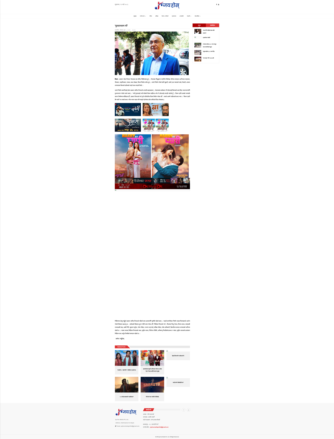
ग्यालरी (188, 16)
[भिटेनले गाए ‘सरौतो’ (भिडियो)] (152, 384)
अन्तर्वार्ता (181, 16)
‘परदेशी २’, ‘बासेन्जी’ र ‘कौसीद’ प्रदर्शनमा (126, 370)
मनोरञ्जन (142, 16)
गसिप (150, 16)
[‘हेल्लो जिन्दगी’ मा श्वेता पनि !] (178, 351)
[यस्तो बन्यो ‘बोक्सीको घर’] (178, 377)
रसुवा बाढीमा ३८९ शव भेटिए (208, 51)
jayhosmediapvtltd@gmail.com (159, 427)
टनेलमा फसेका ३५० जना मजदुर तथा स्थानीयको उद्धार (209, 45)
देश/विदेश (197, 16)
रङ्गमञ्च (174, 16)
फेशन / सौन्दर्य (165, 16)
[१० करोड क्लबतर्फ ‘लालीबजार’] (126, 384)
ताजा (199, 25)
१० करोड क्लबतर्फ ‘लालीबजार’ (127, 397)
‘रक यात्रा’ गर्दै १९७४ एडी (208, 58)
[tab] (199, 25)
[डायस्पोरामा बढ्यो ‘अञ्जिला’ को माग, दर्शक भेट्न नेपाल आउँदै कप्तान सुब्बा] (152, 358)
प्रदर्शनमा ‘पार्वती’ (206, 38)
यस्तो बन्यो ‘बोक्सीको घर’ (178, 382)
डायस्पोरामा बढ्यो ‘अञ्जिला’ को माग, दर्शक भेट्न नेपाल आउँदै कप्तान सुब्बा (152, 370)
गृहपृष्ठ (135, 16)
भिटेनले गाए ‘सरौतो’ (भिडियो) (152, 397)
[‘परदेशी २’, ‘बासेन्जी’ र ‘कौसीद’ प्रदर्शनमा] (126, 358)
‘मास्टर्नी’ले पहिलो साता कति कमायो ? (208, 31)
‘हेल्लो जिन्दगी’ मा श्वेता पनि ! (178, 356)
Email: (128, 426)
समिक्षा (156, 16)
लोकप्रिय (212, 25)
